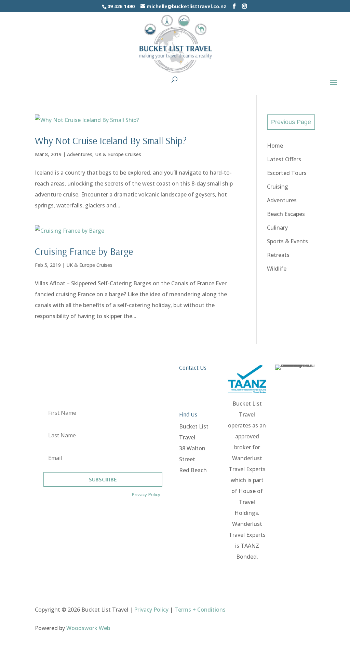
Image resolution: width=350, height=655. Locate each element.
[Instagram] (244, 6)
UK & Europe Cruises (118, 154)
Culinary (277, 227)
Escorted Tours (287, 173)
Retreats (278, 255)
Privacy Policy (146, 494)
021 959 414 (194, 390)
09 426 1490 (194, 379)
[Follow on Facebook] (296, 609)
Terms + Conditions (200, 609)
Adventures (79, 154)
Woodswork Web (88, 628)
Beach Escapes (286, 214)
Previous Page (291, 122)
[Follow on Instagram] (309, 609)
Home (275, 145)
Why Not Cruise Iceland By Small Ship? (111, 140)
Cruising (277, 186)
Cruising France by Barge (84, 251)
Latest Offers (284, 159)
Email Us (190, 401)
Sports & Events (287, 241)
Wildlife (276, 268)
